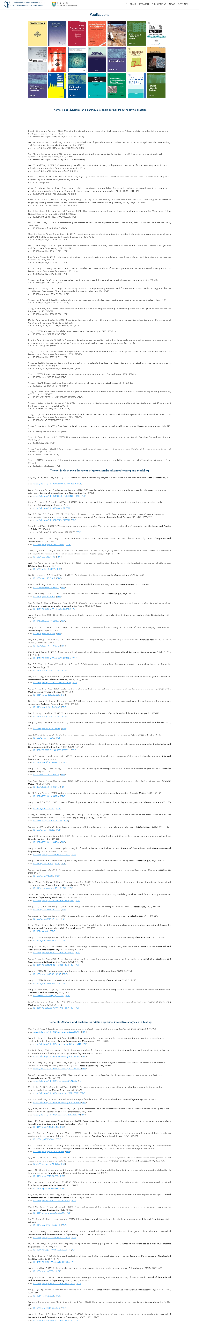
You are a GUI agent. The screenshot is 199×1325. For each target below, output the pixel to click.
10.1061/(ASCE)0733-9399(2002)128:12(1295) (54, 397)
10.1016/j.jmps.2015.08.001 (46, 695)
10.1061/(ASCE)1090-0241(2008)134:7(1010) (54, 1283)
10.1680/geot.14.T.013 (43, 738)
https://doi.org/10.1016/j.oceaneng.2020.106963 (57, 1102)
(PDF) (81, 148)
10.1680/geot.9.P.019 (43, 876)
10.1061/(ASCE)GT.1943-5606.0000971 (51, 750)
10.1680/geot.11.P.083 (43, 808)
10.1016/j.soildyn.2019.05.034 (47, 239)
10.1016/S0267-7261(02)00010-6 (48, 408)
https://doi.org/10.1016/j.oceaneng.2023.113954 (57, 1032)
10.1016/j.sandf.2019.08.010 (46, 228)
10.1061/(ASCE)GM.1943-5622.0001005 (52, 658)
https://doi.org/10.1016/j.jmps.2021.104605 (54, 532)
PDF (75, 171)
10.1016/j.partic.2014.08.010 (46, 716)
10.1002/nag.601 (41, 931)
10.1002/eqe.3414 (41, 182)
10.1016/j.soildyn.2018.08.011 (47, 262)
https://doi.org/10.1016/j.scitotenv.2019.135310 (56, 1114)
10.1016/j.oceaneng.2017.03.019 (48, 1213)
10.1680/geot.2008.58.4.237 (46, 909)
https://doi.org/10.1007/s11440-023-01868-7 (54, 483)
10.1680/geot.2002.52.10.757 (47, 974)
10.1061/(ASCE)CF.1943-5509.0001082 (51, 1200)
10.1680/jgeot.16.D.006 (44, 282)
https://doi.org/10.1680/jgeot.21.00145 (52, 171)
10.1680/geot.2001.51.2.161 (46, 431)
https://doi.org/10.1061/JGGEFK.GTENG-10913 (56, 496)
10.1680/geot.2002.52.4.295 (46, 983)
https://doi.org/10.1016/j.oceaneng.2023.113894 (57, 1056)
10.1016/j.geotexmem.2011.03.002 (50, 888)
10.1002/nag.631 (41, 345)
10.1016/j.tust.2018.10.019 (45, 1127)
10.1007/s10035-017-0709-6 (46, 645)
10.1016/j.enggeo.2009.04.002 (47, 302)
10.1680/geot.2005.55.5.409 (46, 377)
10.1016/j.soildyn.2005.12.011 (47, 357)
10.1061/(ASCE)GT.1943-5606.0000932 (51, 1237)
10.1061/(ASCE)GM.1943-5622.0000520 (52, 682)
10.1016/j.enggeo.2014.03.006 (47, 294)
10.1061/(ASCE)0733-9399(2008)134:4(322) (53, 900)
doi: (30, 148)
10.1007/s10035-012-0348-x (46, 842)
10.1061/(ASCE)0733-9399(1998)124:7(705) (53, 1008)
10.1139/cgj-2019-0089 (44, 1139)
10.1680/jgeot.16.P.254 (44, 633)
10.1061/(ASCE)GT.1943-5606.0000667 (51, 1249)
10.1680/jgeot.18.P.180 (44, 556)
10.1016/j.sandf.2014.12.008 (46, 728)
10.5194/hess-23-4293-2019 (46, 1163)
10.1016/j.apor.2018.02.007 (46, 1188)
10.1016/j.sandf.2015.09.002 (46, 707)
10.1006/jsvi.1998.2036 (43, 466)
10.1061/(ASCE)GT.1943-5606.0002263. (52, 205)
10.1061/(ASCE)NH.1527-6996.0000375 (52, 217)
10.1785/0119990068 (42, 454)
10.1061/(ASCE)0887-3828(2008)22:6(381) (53, 325)
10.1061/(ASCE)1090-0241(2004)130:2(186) (53, 965)
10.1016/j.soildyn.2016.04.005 (47, 274)
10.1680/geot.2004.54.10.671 (47, 385)
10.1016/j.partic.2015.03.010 (46, 670)
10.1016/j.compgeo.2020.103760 (48, 544)
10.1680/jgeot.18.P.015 (44, 578)
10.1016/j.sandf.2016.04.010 (46, 1225)
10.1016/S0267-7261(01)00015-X (48, 420)
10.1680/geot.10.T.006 (43, 1271)
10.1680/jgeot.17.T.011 (44, 596)
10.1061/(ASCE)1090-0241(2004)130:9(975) (53, 952)
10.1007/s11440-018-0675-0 (46, 587)
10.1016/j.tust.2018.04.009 (45, 1176)
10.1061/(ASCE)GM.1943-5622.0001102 (52, 609)
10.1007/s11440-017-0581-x (46, 621)
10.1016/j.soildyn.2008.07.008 (47, 314)
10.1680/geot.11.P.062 (43, 830)
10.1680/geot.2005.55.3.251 (46, 940)
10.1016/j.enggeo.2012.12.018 (47, 820)
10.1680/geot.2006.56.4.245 (46, 1308)
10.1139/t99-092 (41, 443)
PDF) (81, 136)
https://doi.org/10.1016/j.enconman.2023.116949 (57, 1044)
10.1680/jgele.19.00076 (44, 569)
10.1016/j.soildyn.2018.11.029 (47, 251)
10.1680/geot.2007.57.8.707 (46, 334)
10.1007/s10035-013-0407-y (46, 787)
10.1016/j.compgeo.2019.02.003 (48, 1151)
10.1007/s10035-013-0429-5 (46, 774)
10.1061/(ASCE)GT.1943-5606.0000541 (51, 854)
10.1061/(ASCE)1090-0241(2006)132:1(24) (53, 1320)
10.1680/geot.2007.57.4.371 (46, 919)
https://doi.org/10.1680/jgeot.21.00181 (52, 508)
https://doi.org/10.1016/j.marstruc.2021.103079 (56, 1093)
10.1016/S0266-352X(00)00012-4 (48, 995)
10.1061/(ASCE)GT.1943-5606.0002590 (51, 194)
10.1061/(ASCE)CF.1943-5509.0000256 (51, 1262)
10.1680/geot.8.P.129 (43, 863)
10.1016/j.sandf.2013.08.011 (46, 762)
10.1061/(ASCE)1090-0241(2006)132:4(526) (53, 368)
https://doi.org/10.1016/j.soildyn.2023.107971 (55, 136)
